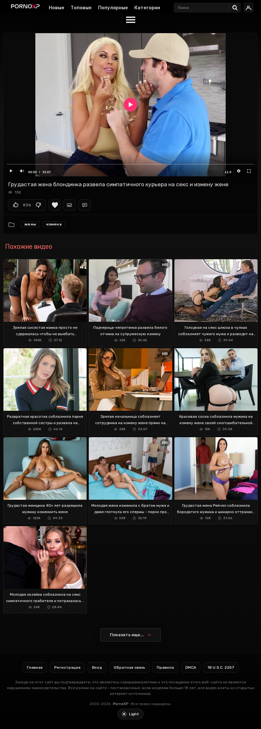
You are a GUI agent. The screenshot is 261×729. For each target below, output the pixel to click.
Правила (165, 667)
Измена (53, 224)
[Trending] (236, 6)
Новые (56, 8)
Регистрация (67, 667)
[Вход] (248, 7)
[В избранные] (54, 205)
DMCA (190, 667)
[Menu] (130, 20)
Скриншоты (69, 205)
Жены (30, 224)
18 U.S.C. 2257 (221, 667)
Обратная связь (129, 667)
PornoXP (120, 704)
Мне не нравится (38, 205)
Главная (35, 667)
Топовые (81, 8)
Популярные (113, 8)
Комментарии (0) (84, 205)
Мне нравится (15, 205)
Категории (147, 8)
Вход (97, 667)
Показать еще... (127, 634)
